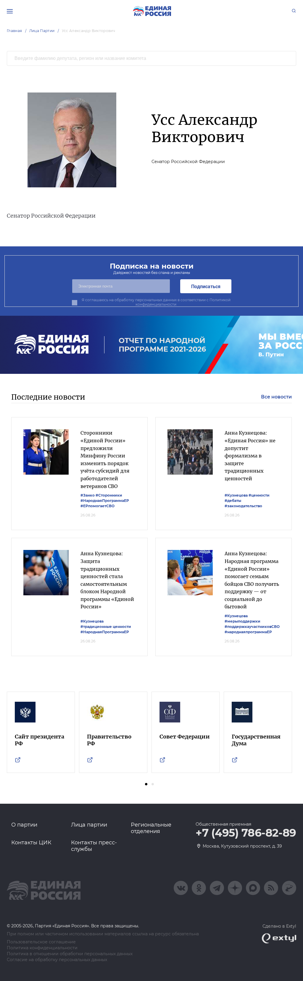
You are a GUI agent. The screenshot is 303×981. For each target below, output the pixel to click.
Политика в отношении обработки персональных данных (70, 953)
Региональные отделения (151, 828)
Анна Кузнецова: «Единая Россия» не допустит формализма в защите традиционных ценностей (250, 455)
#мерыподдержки (242, 621)
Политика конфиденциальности (42, 947)
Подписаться (205, 286)
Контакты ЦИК (31, 842)
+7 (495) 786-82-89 (246, 833)
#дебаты (233, 500)
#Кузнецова (236, 495)
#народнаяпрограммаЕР (248, 632)
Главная (14, 30)
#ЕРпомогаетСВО (97, 506)
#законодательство (243, 506)
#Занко (87, 495)
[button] (146, 784)
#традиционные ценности (105, 626)
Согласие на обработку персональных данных (57, 959)
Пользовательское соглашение (41, 942)
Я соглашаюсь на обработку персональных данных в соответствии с (156, 302)
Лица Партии (42, 30)
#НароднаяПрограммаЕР (104, 500)
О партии (24, 825)
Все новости (276, 397)
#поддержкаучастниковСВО (252, 626)
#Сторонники (109, 495)
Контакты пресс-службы (94, 845)
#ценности (259, 495)
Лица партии (89, 825)
